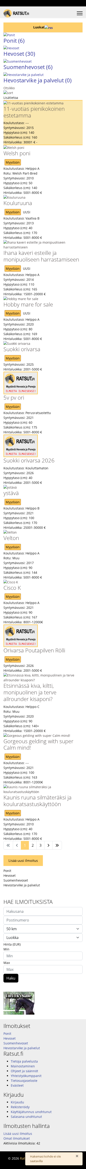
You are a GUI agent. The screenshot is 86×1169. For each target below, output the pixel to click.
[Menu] (80, 13)
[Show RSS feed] (48, 27)
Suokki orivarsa (21, 349)
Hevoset (19, 53)
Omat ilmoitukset (16, 1138)
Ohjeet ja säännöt (24, 1071)
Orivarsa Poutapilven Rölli (34, 650)
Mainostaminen (23, 1066)
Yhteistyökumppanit (26, 1076)
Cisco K (12, 587)
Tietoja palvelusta (24, 1061)
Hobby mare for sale (28, 304)
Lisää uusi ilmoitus (23, 860)
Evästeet (17, 1085)
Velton (11, 538)
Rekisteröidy (20, 1107)
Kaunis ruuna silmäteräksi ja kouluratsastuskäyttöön (37, 800)
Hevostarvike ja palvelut (37, 80)
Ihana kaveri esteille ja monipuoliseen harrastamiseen (41, 256)
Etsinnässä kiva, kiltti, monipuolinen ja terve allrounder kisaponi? (29, 692)
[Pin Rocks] (43, 1003)
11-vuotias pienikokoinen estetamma (34, 112)
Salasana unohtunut (26, 1116)
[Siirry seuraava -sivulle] (48, 845)
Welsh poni (16, 153)
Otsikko (9, 88)
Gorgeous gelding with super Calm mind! (38, 744)
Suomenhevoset (28, 67)
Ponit (14, 40)
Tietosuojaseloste (24, 1080)
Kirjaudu (17, 1102)
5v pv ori (13, 397)
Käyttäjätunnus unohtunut (31, 1112)
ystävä (11, 493)
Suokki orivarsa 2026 (29, 460)
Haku (10, 978)
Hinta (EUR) (12, 944)
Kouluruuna (17, 203)
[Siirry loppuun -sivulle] (57, 845)
